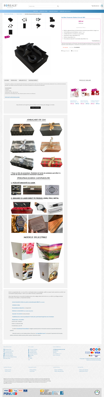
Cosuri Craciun (8, 371)
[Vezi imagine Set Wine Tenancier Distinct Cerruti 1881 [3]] (52, 19)
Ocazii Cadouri (20, 14)
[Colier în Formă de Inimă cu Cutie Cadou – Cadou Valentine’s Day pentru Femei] (84, 93)
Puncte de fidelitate (9, 353)
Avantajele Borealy (33, 80)
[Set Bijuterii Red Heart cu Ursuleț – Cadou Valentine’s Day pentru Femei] (95, 93)
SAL (29, 359)
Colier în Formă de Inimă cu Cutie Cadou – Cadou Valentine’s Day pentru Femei (84, 101)
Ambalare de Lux (23, 80)
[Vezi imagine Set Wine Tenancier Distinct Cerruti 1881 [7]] (52, 26)
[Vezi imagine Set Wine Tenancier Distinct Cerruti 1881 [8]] (10, 32)
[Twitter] (96, 349)
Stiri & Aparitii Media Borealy (11, 356)
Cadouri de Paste (32, 369)
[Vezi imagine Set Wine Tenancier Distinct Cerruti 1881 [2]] (38, 19)
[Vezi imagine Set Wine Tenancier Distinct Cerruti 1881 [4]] (10, 26)
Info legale (31, 346)
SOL (30, 356)
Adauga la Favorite (65, 50)
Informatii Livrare (8, 352)
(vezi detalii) (42, 302)
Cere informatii (75, 50)
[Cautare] (58, 6)
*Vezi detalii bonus (96, 40)
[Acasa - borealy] (11, 6)
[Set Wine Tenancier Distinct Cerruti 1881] (31, 55)
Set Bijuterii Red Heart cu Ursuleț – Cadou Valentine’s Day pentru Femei (95, 101)
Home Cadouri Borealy (9, 14)
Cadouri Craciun (8, 369)
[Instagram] (99, 349)
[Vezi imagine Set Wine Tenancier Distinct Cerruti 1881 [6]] (38, 26)
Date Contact (7, 358)
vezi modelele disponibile (28, 310)
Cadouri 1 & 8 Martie (58, 369)
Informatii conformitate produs (12, 97)
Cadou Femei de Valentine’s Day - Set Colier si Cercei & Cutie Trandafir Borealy (74, 101)
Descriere (6, 80)
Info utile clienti (7, 346)
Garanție (17, 313)
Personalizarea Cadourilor (18, 308)
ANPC (31, 358)
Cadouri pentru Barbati (83, 369)
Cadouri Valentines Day (59, 371)
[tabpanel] (31, 55)
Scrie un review (35, 107)
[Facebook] (91, 349)
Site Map (31, 355)
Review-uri (14, 80)
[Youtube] (94, 349)
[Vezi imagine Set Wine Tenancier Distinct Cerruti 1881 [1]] (24, 19)
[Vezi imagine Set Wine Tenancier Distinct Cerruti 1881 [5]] (24, 26)
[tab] (7, 80)
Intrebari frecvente (33, 353)
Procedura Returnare (9, 351)
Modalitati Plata (8, 349)
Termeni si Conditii (33, 349)
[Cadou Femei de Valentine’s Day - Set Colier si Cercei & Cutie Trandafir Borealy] (74, 93)
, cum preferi (18, 319)
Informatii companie (9, 355)
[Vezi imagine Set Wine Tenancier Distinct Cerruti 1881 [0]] (10, 19)
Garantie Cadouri (33, 352)
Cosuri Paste (32, 371)
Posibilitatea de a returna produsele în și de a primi (33, 316)
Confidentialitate (33, 350)
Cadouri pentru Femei (83, 371)
